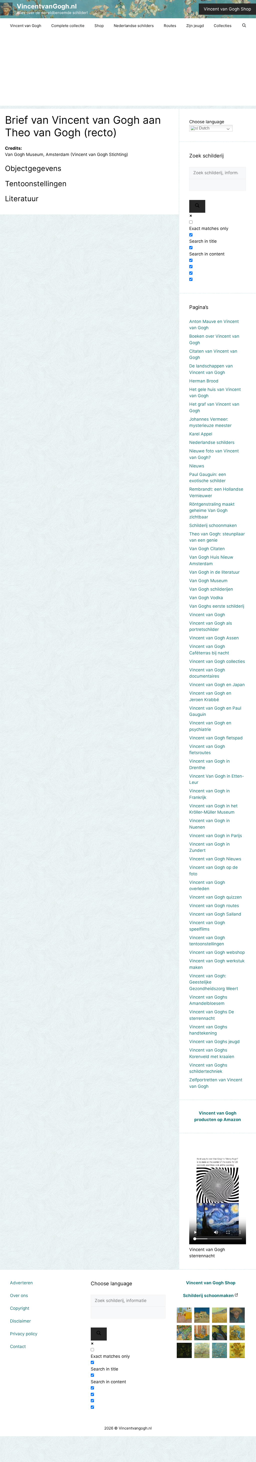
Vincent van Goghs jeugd (214, 1041)
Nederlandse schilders (134, 25)
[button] (244, 25)
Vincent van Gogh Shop (227, 8)
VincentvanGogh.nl (47, 6)
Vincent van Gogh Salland (215, 914)
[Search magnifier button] (197, 206)
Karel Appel (200, 433)
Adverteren (21, 1282)
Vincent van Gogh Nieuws (215, 858)
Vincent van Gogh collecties (217, 661)
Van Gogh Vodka (206, 597)
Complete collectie (67, 25)
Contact (18, 1346)
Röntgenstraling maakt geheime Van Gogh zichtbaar (211, 510)
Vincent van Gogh (25, 25)
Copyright (19, 1308)
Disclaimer (20, 1321)
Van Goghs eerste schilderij (216, 606)
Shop (99, 25)
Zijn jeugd (195, 25)
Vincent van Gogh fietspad (216, 737)
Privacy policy (23, 1333)
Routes (170, 25)
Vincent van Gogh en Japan (217, 684)
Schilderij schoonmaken (213, 525)
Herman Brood (203, 380)
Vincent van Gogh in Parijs (215, 835)
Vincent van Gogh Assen (214, 637)
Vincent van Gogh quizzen (215, 897)
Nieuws (196, 465)
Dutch (204, 128)
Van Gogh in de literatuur (214, 572)
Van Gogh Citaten (207, 548)
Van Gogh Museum (208, 580)
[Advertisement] (128, 71)
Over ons (19, 1295)
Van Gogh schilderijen (211, 589)
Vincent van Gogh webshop (217, 952)
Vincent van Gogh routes (214, 905)
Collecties (223, 25)
